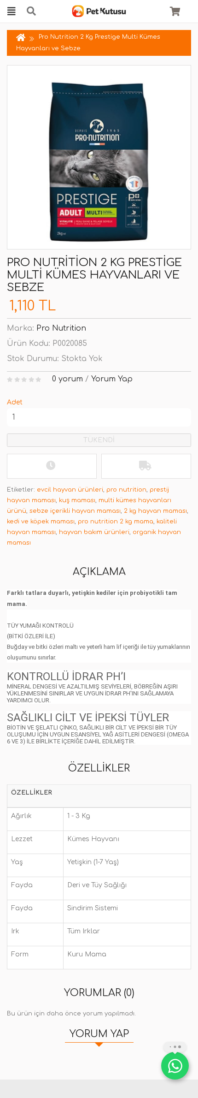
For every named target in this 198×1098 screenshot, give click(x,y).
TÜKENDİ (99, 440)
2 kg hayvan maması (155, 511)
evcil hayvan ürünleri (70, 490)
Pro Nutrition (61, 328)
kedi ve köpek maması (41, 521)
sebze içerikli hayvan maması (75, 511)
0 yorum (67, 379)
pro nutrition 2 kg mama (115, 521)
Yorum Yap (112, 379)
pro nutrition (126, 490)
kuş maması (77, 500)
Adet (15, 402)
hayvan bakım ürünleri (94, 532)
